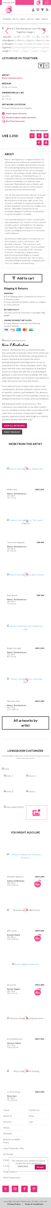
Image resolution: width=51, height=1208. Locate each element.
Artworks (7, 19)
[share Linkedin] (46, 143)
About (23, 19)
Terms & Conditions (34, 1204)
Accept (40, 1167)
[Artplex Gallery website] (46, 2)
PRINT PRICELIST (12, 432)
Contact (44, 19)
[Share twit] (39, 136)
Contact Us (34, 1110)
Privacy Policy (14, 1204)
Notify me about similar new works (21, 117)
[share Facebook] (39, 143)
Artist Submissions (12, 1177)
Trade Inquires (10, 1171)
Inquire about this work (16, 113)
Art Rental (8, 1154)
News (38, 19)
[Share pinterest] (46, 136)
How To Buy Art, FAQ (13, 1148)
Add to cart (25, 278)
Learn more (23, 1166)
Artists (16, 19)
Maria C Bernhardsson (12, 78)
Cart (31, 1121)
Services (30, 19)
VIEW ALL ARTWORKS (14, 426)
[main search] (47, 10)
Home (6, 1110)
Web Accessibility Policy (11, 1141)
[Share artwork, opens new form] (32, 136)
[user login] (33, 10)
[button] (44, 31)
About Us (7, 1116)
